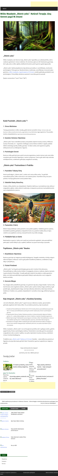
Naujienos (4, 459)
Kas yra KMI (14, 445)
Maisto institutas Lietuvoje (52, 472)
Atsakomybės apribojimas (29, 472)
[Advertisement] (44, 4)
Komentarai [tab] (14, 408)
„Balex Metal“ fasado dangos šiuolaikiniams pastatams (17, 413)
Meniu (4, 8)
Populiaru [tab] (5, 408)
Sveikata (12, 391)
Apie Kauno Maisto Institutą (17, 421)
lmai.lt (1, 474)
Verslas (4, 463)
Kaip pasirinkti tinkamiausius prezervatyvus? (17, 429)
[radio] (25, 350)
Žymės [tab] (23, 408)
